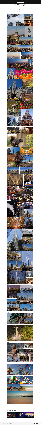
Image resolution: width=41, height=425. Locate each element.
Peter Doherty (18, 418)
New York (12, 407)
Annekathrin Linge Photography (9, 423)
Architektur (10, 407)
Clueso (8, 418)
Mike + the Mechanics (27, 418)
